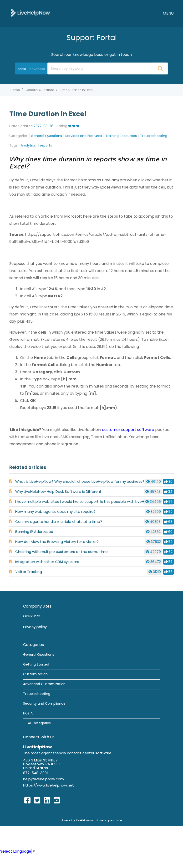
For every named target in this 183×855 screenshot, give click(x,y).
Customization (35, 674)
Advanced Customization (44, 684)
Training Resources (121, 135)
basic (22, 69)
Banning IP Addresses (34, 531)
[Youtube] (57, 800)
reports (46, 145)
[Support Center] (30, 13)
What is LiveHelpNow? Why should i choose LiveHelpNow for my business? (79, 481)
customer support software (128, 429)
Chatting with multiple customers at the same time (61, 551)
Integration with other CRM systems (47, 561)
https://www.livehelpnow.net (48, 785)
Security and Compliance (44, 703)
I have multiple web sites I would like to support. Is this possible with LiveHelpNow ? (87, 501)
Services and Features (83, 135)
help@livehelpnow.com (43, 779)
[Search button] (160, 68)
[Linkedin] (47, 800)
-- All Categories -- (39, 723)
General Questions (40, 90)
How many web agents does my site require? (55, 511)
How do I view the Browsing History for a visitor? (57, 541)
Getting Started (36, 664)
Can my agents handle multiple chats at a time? (58, 521)
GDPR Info (31, 616)
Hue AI (28, 713)
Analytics (29, 145)
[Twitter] (37, 800)
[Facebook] (27, 800)
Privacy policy (35, 626)
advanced (37, 69)
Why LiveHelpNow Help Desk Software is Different (58, 491)
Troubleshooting (153, 135)
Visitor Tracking (28, 571)
